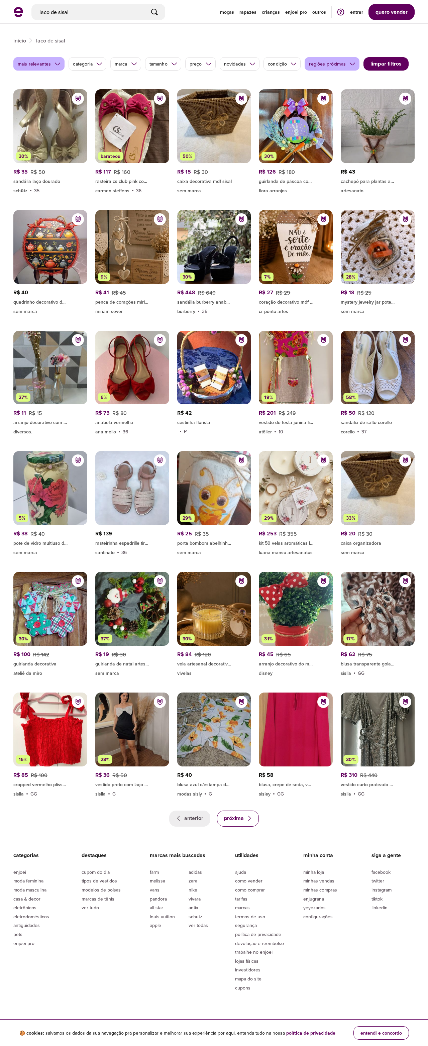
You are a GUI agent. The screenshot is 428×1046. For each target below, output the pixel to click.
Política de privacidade (258, 934)
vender (392, 12)
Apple (155, 925)
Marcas (242, 907)
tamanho (158, 64)
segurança (246, 925)
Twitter (377, 880)
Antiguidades (26, 925)
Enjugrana (313, 899)
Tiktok (377, 899)
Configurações (318, 916)
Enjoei (19, 872)
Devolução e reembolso (259, 943)
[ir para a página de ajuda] (341, 12)
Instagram (381, 889)
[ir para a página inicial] (18, 15)
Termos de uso (250, 916)
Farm (154, 872)
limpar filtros (386, 64)
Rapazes (247, 12)
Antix (193, 907)
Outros (319, 12)
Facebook (381, 872)
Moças (227, 12)
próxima (234, 818)
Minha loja (313, 872)
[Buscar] (154, 12)
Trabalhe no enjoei (254, 952)
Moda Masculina (29, 889)
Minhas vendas (318, 880)
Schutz (195, 916)
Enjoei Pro (23, 943)
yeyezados (314, 907)
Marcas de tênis (98, 899)
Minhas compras (320, 889)
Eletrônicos (24, 907)
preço (196, 64)
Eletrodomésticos (31, 916)
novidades (235, 64)
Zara (193, 880)
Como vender (248, 880)
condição (277, 64)
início (19, 40)
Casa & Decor (26, 899)
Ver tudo (90, 907)
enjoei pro (296, 12)
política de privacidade (310, 1033)
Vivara (195, 899)
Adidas (195, 872)
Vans (154, 889)
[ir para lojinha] (132, 180)
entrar (356, 12)
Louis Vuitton (162, 916)
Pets (17, 934)
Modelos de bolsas (101, 889)
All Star (156, 907)
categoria (82, 64)
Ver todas (198, 925)
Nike (193, 889)
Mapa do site (248, 978)
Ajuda (240, 872)
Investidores (247, 969)
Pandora (158, 899)
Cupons (242, 987)
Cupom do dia (96, 872)
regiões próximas (327, 64)
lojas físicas (246, 961)
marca (121, 64)
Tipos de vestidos (99, 880)
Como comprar (250, 889)
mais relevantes (34, 64)
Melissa (157, 880)
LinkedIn (379, 907)
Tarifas (241, 899)
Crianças (271, 12)
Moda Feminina (28, 880)
